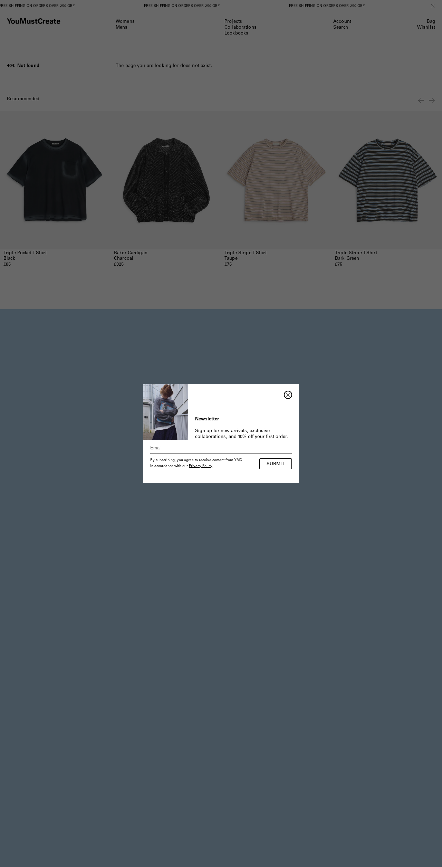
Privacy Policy (200, 466)
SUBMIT (276, 464)
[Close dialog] (288, 395)
